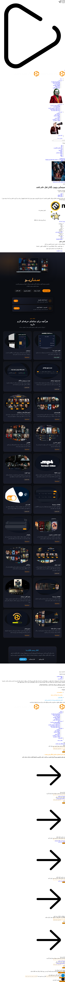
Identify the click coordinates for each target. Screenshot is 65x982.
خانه (64, 159)
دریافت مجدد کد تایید (60, 798)
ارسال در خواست (56, 119)
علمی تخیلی (60, 195)
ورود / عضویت (59, 250)
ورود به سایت (62, 981)
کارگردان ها (57, 114)
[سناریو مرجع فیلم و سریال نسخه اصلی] (39, 76)
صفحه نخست (59, 676)
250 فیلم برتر (57, 84)
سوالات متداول (57, 115)
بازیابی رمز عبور (61, 841)
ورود (15, 300)
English (57, 239)
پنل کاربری (60, 678)
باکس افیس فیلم (56, 82)
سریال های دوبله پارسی (55, 109)
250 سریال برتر (57, 106)
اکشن (61, 193)
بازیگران (58, 113)
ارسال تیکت (57, 118)
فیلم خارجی (60, 159)
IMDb (62, 160)
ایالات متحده (59, 232)
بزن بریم (16, 308)
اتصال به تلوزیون (56, 120)
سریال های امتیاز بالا (55, 110)
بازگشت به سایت (61, 972)
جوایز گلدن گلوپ (56, 87)
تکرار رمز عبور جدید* (41, 976)
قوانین (58, 116)
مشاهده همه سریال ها (55, 105)
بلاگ (61, 677)
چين (56, 232)
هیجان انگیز (60, 196)
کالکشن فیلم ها (56, 85)
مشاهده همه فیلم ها (56, 81)
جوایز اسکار (57, 86)
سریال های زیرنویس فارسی (54, 108)
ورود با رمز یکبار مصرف (60, 840)
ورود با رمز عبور (61, 796)
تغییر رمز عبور (62, 977)
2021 (61, 236)
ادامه (63, 751)
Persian (61, 239)
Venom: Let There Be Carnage (51, 159)
